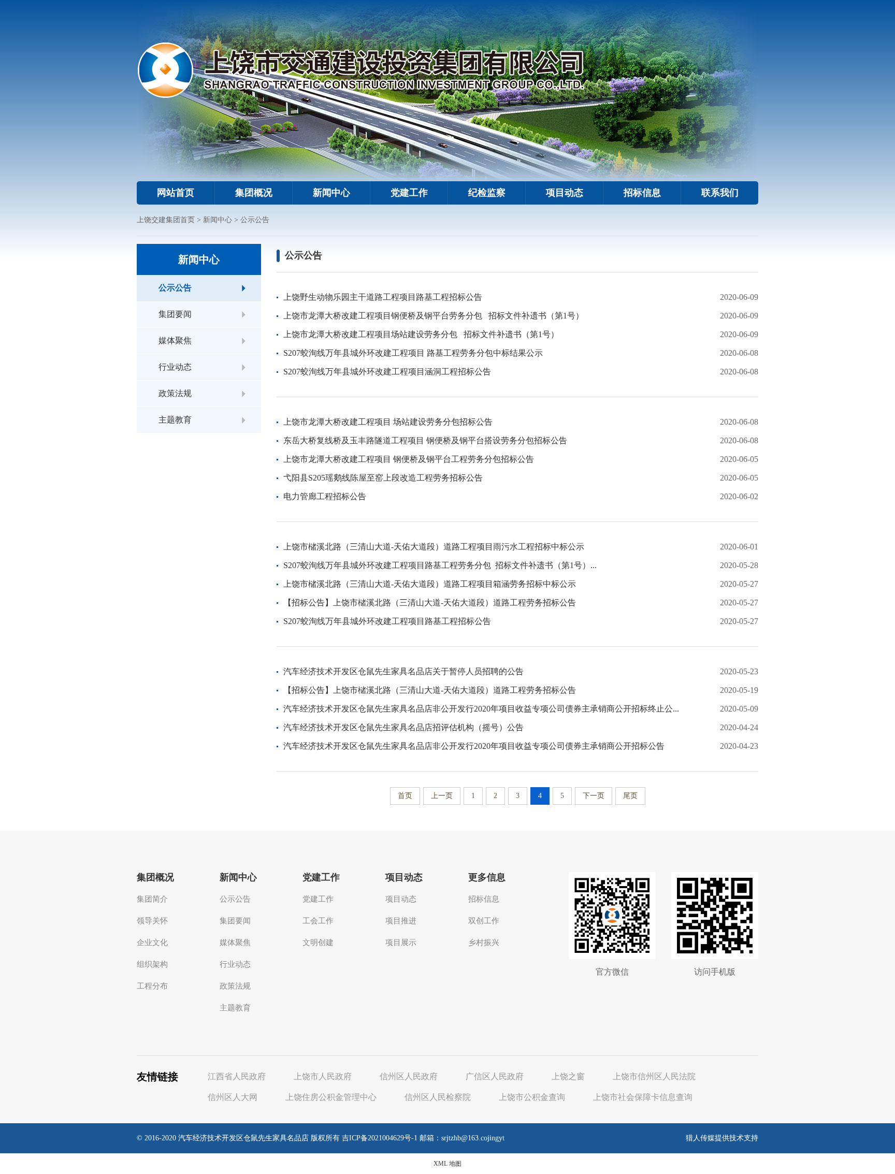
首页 (405, 796)
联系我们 (720, 192)
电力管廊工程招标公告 (324, 496)
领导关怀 (152, 921)
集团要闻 (175, 314)
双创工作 (483, 921)
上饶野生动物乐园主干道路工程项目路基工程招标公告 (382, 297)
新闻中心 (331, 192)
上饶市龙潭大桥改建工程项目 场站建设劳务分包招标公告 (388, 421)
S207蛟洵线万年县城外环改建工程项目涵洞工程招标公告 (387, 371)
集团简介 (152, 899)
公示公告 (254, 220)
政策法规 (175, 393)
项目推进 (400, 921)
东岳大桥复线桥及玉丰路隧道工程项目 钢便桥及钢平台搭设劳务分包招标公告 (425, 440)
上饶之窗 (568, 1076)
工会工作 (318, 921)
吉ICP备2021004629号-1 (379, 1138)
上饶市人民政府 (323, 1076)
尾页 (630, 796)
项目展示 (400, 942)
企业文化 (152, 942)
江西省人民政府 (237, 1076)
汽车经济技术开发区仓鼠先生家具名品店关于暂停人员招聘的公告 (403, 671)
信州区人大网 (232, 1097)
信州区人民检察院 (438, 1097)
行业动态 (175, 367)
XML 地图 (447, 1163)
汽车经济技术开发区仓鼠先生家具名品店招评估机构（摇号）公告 (403, 727)
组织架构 (152, 964)
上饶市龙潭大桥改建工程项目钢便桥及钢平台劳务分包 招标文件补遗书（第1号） (433, 315)
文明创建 (318, 942)
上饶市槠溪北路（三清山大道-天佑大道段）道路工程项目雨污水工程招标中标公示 (433, 546)
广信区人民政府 (495, 1076)
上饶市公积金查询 (532, 1097)
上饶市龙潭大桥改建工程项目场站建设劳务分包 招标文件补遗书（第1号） (421, 334)
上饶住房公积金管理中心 (331, 1097)
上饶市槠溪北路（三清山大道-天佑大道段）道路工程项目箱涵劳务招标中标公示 (429, 583)
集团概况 (253, 192)
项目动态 (564, 192)
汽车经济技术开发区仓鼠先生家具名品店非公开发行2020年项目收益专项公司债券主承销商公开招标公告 (474, 746)
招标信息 (642, 192)
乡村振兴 (483, 942)
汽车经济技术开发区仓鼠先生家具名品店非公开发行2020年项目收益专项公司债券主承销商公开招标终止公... (481, 708)
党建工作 (409, 192)
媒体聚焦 (175, 340)
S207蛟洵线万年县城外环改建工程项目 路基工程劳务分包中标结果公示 (413, 353)
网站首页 (175, 192)
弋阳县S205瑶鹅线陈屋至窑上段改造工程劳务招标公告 (383, 477)
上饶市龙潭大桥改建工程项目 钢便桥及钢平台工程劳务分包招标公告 (408, 459)
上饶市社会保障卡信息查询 (642, 1097)
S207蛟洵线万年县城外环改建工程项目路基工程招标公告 (387, 621)
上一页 (442, 796)
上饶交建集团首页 (166, 220)
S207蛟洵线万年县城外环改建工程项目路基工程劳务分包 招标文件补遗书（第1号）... (440, 565)
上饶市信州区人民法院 (654, 1076)
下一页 (593, 796)
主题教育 (175, 419)
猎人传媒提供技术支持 (722, 1138)
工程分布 (152, 986)
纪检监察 (487, 192)
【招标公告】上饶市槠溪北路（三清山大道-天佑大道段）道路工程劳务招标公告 (429, 602)
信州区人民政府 (409, 1076)
